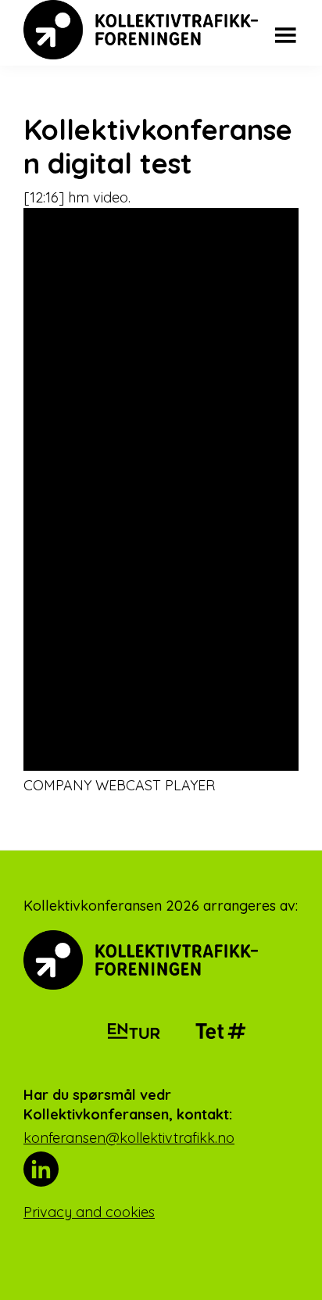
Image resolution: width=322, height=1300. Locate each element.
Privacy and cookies (89, 1212)
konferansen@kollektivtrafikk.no (128, 1138)
